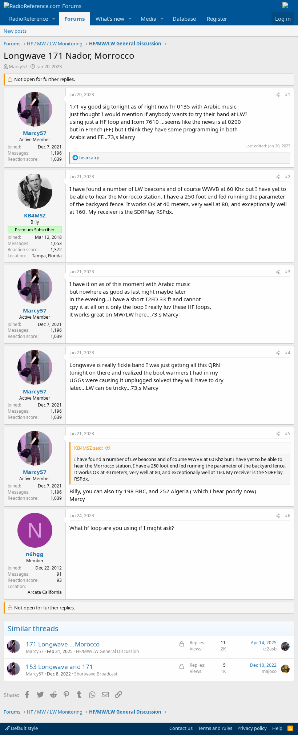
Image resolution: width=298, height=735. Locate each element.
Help (277, 728)
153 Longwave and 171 (59, 666)
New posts (15, 31)
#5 (287, 433)
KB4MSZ (35, 215)
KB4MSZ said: (88, 448)
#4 (287, 353)
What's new (110, 18)
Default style (24, 728)
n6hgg (35, 554)
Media (148, 18)
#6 (287, 516)
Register (217, 18)
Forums (74, 18)
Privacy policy (252, 728)
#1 (287, 94)
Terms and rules (215, 728)
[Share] (277, 95)
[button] (54, 18)
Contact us (181, 728)
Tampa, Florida (47, 256)
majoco (269, 671)
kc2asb (269, 649)
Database (184, 18)
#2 (287, 176)
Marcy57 (18, 66)
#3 (287, 272)
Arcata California (45, 592)
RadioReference (28, 18)
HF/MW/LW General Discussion (107, 651)
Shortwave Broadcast (95, 674)
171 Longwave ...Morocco (63, 644)
